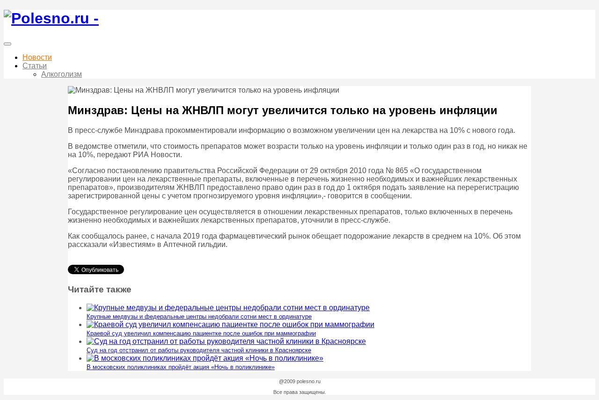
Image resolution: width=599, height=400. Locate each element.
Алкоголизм (61, 74)
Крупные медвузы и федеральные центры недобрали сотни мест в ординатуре (199, 316)
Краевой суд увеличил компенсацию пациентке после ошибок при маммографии (201, 333)
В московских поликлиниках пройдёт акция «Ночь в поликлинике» (181, 367)
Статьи (34, 66)
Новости (37, 57)
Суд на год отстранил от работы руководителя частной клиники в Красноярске (199, 350)
